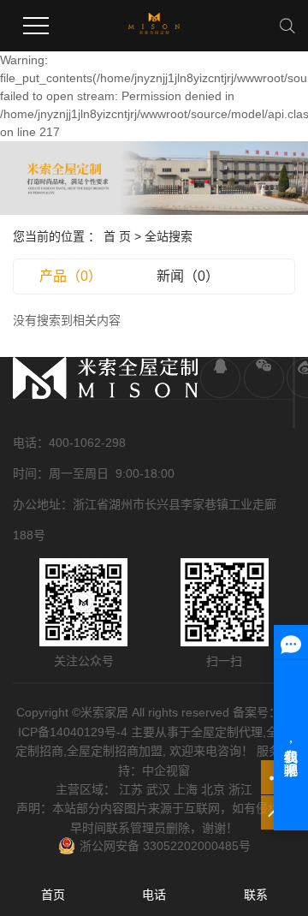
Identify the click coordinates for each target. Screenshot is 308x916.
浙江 (240, 789)
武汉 (158, 789)
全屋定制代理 (227, 732)
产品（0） (70, 276)
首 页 (117, 236)
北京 (213, 789)
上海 (186, 789)
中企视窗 (166, 770)
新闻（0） (188, 276)
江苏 (131, 789)
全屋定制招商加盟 (115, 751)
